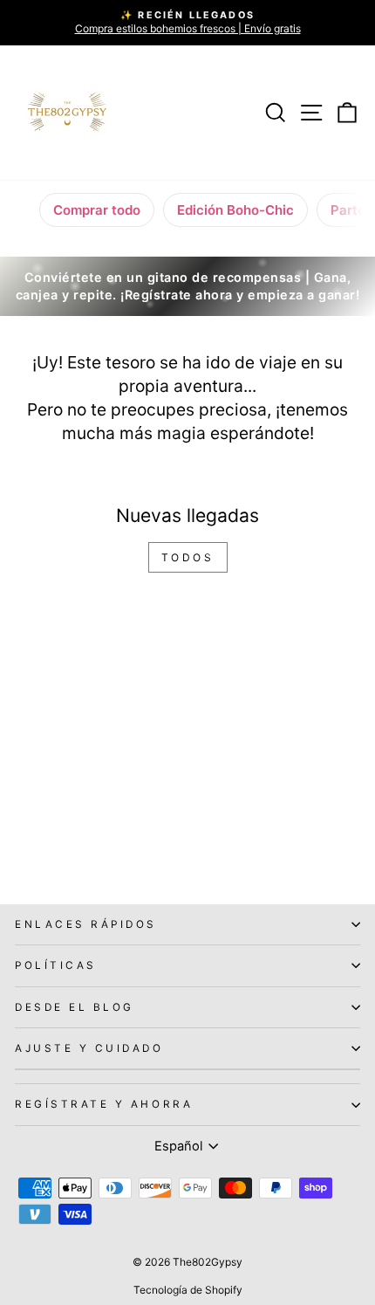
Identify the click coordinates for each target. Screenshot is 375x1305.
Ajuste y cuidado (89, 1048)
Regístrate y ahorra (104, 1104)
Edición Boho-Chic (235, 210)
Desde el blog (74, 1007)
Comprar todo (96, 210)
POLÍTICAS (56, 965)
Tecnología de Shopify (187, 1289)
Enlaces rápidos (86, 924)
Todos (188, 557)
